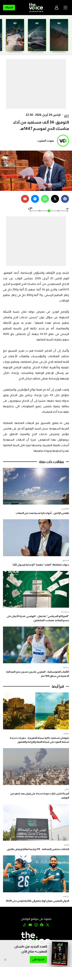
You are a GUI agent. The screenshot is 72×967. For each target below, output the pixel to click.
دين (66, 114)
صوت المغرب (45, 140)
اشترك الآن (38, 959)
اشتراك (9, 7)
